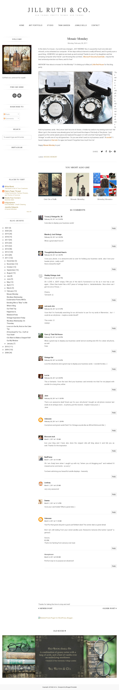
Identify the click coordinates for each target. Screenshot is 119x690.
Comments (9, 119)
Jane (46, 396)
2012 (7, 255)
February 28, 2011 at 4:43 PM (53, 337)
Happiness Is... (12, 312)
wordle (108, 137)
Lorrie (46, 375)
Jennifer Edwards (11, 207)
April (8, 285)
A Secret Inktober (11, 209)
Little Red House (98, 64)
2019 (7, 234)
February (10, 291)
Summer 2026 (9, 200)
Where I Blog (11, 306)
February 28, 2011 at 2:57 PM (53, 278)
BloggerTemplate (71, 687)
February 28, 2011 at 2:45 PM (53, 237)
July (8, 276)
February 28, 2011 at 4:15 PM (53, 309)
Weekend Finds (12, 315)
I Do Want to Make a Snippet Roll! (19, 338)
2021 (7, 228)
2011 (7, 258)
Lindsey (47, 483)
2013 (7, 252)
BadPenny (48, 457)
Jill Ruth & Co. (59, 10)
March (9, 288)
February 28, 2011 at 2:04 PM (53, 219)
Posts (7, 114)
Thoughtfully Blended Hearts (55, 252)
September (11, 270)
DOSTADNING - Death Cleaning (15, 204)
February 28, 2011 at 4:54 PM (53, 360)
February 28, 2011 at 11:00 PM (54, 398)
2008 (7, 353)
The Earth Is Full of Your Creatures (16, 188)
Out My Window (12, 341)
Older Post (109, 608)
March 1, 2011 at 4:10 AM (52, 460)
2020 (7, 231)
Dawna (47, 501)
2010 (7, 347)
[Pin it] (115, 151)
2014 (7, 249)
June (9, 279)
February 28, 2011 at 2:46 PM (53, 255)
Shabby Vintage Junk (52, 275)
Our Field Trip (11, 309)
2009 (7, 350)
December (11, 261)
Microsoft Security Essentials (94, 57)
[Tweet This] (102, 151)
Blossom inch (49, 437)
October (10, 267)
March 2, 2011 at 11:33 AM (52, 521)
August (9, 273)
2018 (7, 237)
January (10, 344)
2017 (7, 240)
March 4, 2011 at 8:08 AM (52, 557)
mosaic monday (50, 157)
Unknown (47, 419)
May (8, 282)
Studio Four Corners (13, 198)
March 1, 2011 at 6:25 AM (52, 485)
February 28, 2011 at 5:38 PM (53, 378)
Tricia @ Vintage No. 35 (53, 217)
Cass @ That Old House (53, 334)
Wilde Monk (9, 186)
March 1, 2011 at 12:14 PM (52, 503)
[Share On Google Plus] (110, 151)
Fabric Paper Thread (13, 191)
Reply (114, 228)
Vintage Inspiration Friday (16, 318)
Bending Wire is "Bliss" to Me (17, 303)
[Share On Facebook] (106, 151)
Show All (29, 211)
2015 (7, 246)
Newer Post (46, 608)
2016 (7, 243)
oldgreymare (10, 202)
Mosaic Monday (49, 145)
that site (54, 140)
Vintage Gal (48, 357)
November (11, 264)
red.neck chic (49, 306)
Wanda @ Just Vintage (52, 234)
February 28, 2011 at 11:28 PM (54, 421)
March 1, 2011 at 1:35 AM (52, 439)
